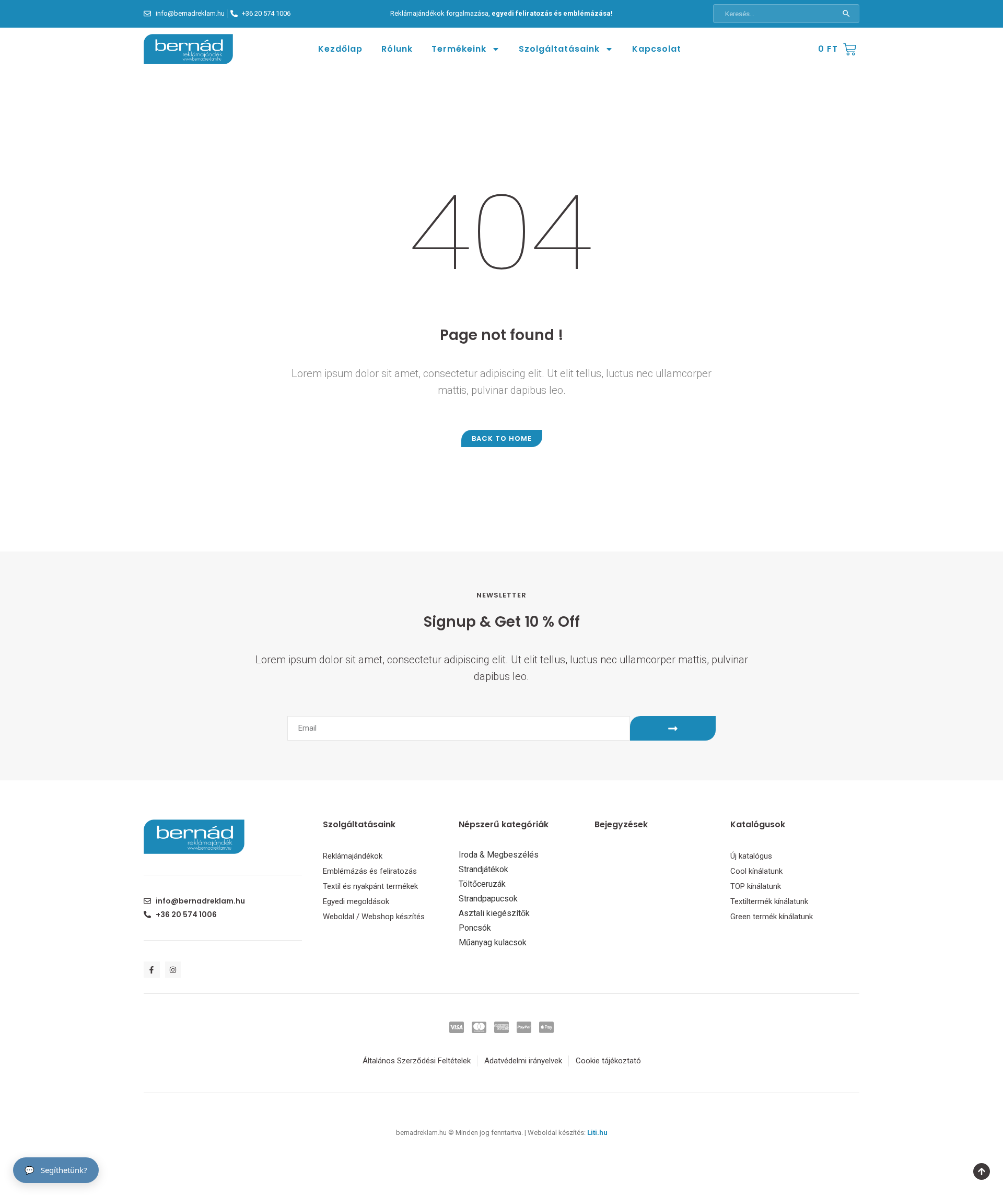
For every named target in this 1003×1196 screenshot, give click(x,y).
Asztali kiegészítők (494, 913)
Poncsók (475, 928)
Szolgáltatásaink (559, 49)
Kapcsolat (656, 49)
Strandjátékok (483, 869)
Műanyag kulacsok (493, 943)
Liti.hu (597, 1132)
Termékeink (458, 49)
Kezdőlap (340, 49)
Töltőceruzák (482, 884)
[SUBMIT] (673, 728)
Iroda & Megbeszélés (499, 855)
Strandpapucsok (488, 899)
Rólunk (397, 49)
